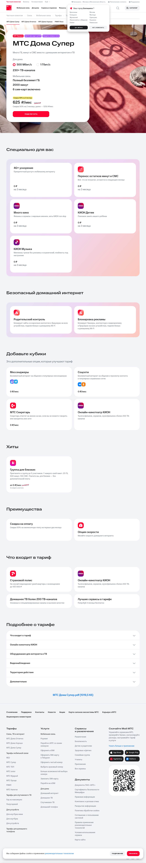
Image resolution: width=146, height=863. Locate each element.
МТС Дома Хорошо (45, 22)
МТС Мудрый (12, 776)
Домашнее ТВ (47, 798)
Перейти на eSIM (48, 783)
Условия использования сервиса (85, 834)
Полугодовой (12, 804)
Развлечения (80, 736)
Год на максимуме (14, 799)
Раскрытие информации (85, 806)
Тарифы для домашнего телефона (16, 830)
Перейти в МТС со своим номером (51, 744)
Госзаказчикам (37, 2)
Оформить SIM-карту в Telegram (50, 756)
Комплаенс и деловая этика (87, 801)
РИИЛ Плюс (59, 22)
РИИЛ (8, 785)
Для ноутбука (12, 818)
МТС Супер (11, 762)
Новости (52, 712)
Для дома (45, 788)
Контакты (39, 712)
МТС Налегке (12, 789)
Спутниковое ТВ (47, 802)
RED (8, 757)
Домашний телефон (49, 807)
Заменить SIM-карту (49, 778)
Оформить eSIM (47, 750)
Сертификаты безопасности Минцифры (87, 791)
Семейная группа (82, 755)
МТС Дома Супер (13, 22)
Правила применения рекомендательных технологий (84, 825)
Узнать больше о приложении (121, 746)
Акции (62, 712)
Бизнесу (26, 2)
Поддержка (26, 712)
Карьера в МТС (109, 712)
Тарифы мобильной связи (17, 753)
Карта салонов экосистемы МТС (84, 712)
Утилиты (78, 759)
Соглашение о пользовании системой (87, 816)
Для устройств (12, 809)
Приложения (80, 764)
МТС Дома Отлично (29, 22)
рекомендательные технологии (59, 853)
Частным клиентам (13, 2)
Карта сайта (80, 839)
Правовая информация (85, 797)
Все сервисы (80, 768)
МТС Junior (10, 771)
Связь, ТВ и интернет (15, 734)
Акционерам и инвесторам (18, 716)
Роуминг (44, 738)
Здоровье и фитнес (83, 750)
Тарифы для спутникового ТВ (18, 795)
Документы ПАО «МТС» (85, 785)
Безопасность (81, 741)
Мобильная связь (48, 734)
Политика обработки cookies (87, 810)
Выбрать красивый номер (52, 767)
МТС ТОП (10, 767)
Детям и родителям (83, 746)
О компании (11, 712)
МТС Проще (11, 780)
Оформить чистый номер (52, 762)
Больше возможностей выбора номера (54, 773)
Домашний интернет (50, 793)
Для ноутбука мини (14, 814)
